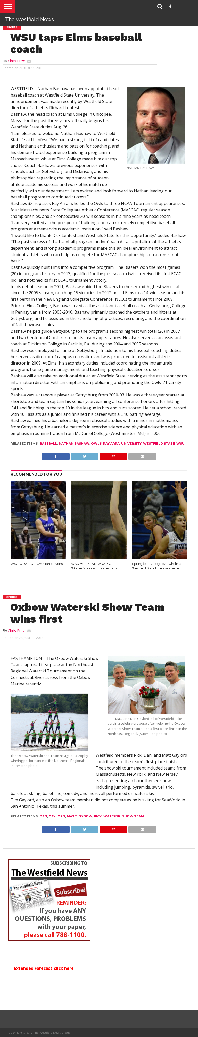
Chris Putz (16, 60)
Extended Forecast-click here (44, 968)
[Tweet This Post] (84, 455)
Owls (96, 443)
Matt (72, 816)
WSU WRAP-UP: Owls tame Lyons (37, 564)
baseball (48, 443)
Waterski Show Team (123, 816)
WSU (180, 443)
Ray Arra (111, 443)
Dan (43, 816)
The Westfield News (29, 19)
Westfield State (159, 443)
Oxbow (85, 816)
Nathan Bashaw (74, 443)
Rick (98, 816)
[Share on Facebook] (56, 455)
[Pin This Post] (113, 455)
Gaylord (57, 816)
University (131, 443)
